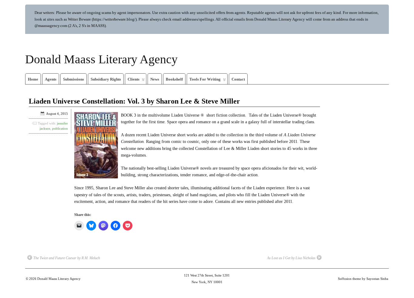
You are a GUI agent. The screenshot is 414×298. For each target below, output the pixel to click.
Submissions (73, 79)
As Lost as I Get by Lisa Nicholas (291, 258)
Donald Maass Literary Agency (101, 59)
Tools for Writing (205, 79)
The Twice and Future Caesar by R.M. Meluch (66, 258)
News (154, 79)
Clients (133, 79)
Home (33, 79)
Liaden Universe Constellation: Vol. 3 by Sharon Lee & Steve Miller (134, 101)
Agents (50, 79)
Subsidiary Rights (106, 79)
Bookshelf (174, 79)
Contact (238, 79)
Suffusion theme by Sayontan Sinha (363, 278)
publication (60, 128)
